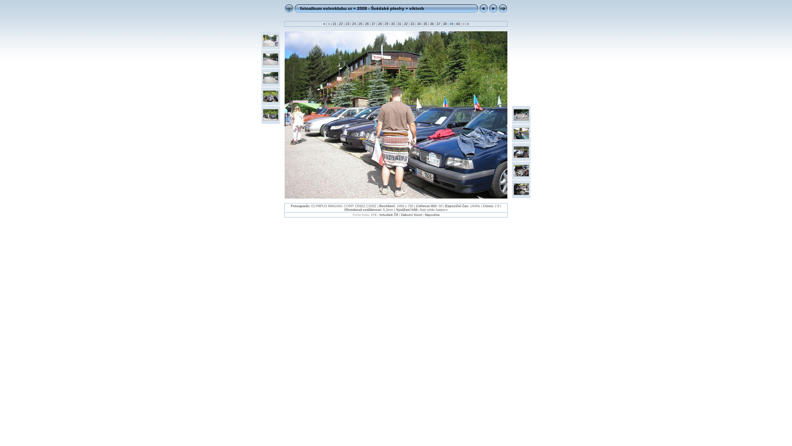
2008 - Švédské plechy (380, 8)
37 (438, 24)
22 (341, 24)
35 (425, 24)
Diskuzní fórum (411, 214)
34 (419, 24)
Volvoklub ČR (388, 214)
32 (406, 24)
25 (360, 24)
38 (445, 24)
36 (432, 24)
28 (380, 24)
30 (393, 24)
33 (412, 24)
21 (334, 24)
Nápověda (432, 214)
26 (367, 24)
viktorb (416, 8)
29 (386, 24)
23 (347, 24)
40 (458, 24)
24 (354, 24)
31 (399, 24)
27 (373, 24)
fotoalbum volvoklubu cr (326, 8)
